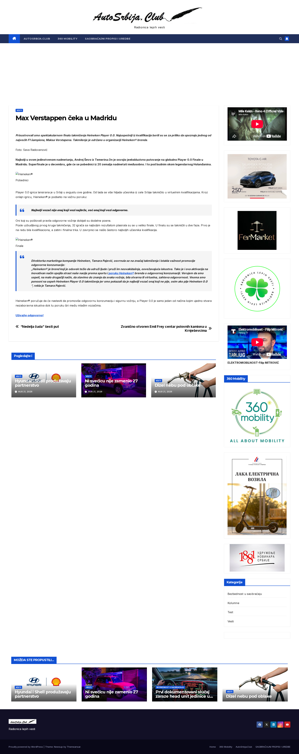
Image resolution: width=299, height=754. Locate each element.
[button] (280, 38)
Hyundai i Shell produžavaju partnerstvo (43, 383)
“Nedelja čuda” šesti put (40, 327)
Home (213, 746)
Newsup (58, 746)
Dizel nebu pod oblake (177, 385)
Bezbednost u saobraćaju (245, 594)
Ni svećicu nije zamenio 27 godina (111, 383)
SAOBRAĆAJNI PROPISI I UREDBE (107, 38)
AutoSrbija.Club (37, 38)
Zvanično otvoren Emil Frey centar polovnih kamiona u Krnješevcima (164, 329)
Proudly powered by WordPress (26, 746)
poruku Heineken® (121, 273)
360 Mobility (67, 38)
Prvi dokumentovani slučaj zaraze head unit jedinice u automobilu (183, 696)
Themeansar (73, 746)
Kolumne (233, 603)
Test (230, 612)
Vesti (19, 110)
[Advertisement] (149, 69)
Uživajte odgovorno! (30, 315)
